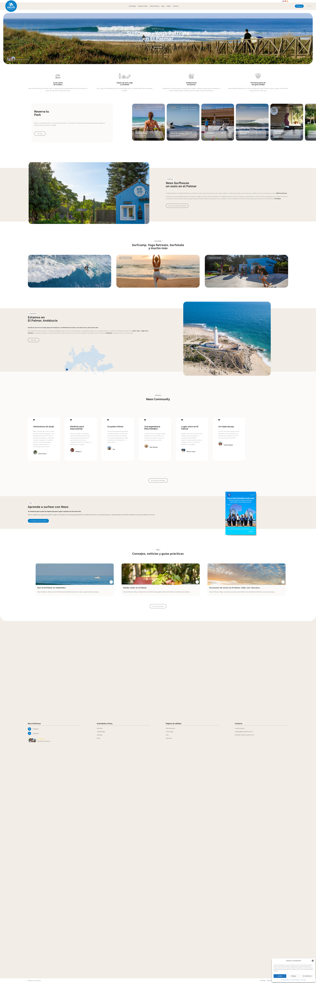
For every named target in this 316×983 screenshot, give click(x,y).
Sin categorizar (43, 566)
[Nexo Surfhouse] (11, 5)
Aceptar (280, 976)
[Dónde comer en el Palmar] (161, 574)
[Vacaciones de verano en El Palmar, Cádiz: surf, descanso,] (246, 574)
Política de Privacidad (295, 979)
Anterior (31, 193)
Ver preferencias (307, 976)
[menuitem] (132, 6)
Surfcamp (100, 728)
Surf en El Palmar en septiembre (51, 588)
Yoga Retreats (101, 731)
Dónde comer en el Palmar (135, 588)
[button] (313, 961)
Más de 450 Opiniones (22, 59)
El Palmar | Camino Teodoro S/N (244, 735)
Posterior (146, 193)
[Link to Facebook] (308, 6)
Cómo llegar (169, 731)
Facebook (36, 733)
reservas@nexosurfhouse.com (244, 731)
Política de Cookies (285, 979)
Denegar (293, 976)
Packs (98, 738)
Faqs (167, 735)
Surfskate (99, 735)
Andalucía (127, 566)
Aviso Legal (303, 979)
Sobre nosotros (170, 728)
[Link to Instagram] (310, 6)
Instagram (36, 729)
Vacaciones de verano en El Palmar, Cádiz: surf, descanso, (234, 588)
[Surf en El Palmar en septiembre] (75, 574)
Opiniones (169, 738)
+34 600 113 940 (239, 728)
